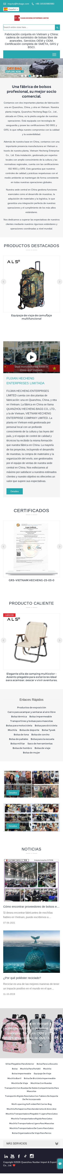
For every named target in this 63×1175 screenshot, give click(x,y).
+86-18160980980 (44, 3)
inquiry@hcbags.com (18, 3)
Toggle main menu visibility (54, 54)
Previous (3, 68)
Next (59, 68)
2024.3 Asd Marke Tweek (19, 783)
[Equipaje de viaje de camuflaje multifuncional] (31, 309)
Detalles (14, 491)
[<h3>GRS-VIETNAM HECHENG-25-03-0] (31, 574)
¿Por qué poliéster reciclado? (22, 978)
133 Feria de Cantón (16, 817)
